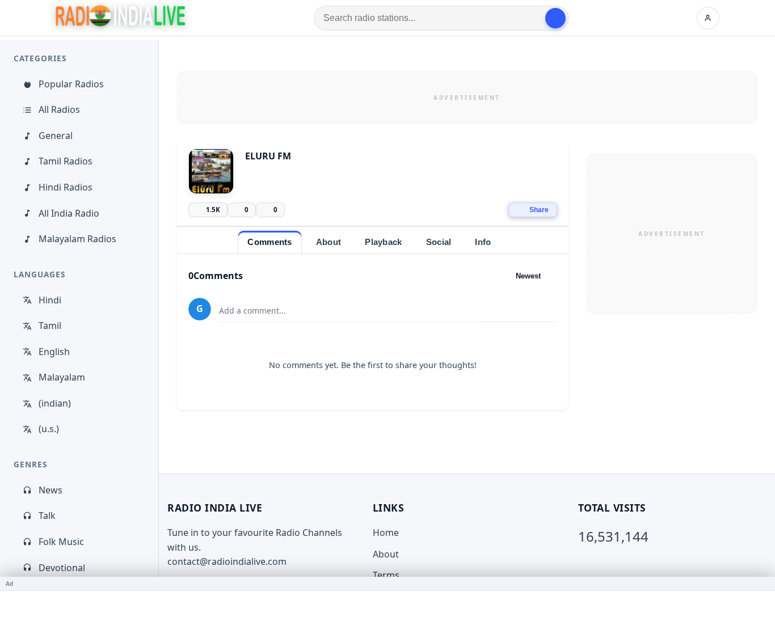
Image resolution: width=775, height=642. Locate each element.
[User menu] (708, 18)
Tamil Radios (65, 161)
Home (386, 532)
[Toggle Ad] (762, 583)
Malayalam (62, 377)
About (386, 554)
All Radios (59, 109)
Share (539, 209)
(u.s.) (49, 429)
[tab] (269, 242)
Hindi (50, 300)
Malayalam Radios (77, 239)
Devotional (62, 567)
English (54, 351)
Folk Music (61, 541)
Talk (47, 515)
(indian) (55, 403)
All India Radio (69, 213)
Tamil (50, 325)
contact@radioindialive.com (227, 561)
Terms (386, 575)
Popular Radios (71, 84)
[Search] (555, 18)
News (50, 490)
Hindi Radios (65, 187)
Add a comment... (252, 310)
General (56, 135)
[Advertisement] (467, 97)
